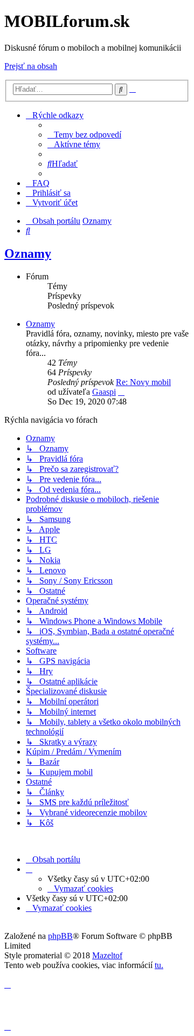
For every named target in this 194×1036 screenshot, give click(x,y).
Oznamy (27, 253)
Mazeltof (107, 955)
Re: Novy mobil (143, 382)
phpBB (60, 936)
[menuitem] (84, 134)
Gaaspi (104, 391)
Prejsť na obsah (30, 66)
